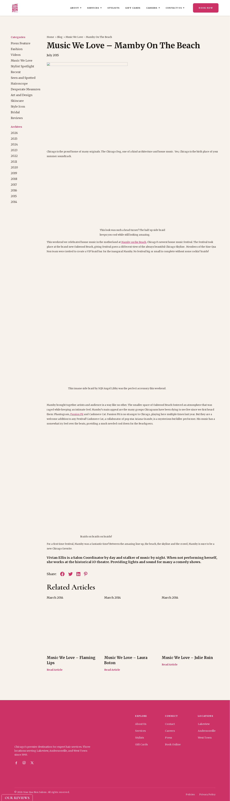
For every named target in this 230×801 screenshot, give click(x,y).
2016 (14, 190)
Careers (151, 8)
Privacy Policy (207, 794)
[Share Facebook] (62, 574)
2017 (14, 184)
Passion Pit (76, 414)
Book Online (173, 744)
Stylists (113, 8)
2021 (14, 161)
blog (60, 37)
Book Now (206, 8)
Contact (170, 724)
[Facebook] (16, 763)
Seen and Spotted (23, 78)
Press (168, 737)
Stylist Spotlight (22, 66)
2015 (14, 196)
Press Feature (20, 43)
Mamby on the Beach (133, 242)
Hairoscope (19, 83)
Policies (190, 794)
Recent (16, 72)
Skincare (17, 101)
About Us (140, 724)
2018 (14, 179)
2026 (14, 133)
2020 (14, 167)
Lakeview (204, 724)
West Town (205, 737)
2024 (14, 144)
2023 (14, 150)
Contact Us (174, 8)
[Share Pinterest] (85, 574)
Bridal (15, 112)
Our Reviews (17, 798)
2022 (14, 156)
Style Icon (18, 106)
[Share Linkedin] (78, 574)
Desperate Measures (25, 89)
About (74, 8)
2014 (14, 202)
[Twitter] (32, 763)
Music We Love (21, 60)
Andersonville (206, 730)
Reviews (17, 118)
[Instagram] (24, 763)
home (50, 37)
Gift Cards (132, 8)
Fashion (16, 49)
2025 (14, 138)
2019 (14, 173)
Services (93, 8)
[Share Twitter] (70, 574)
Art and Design (21, 95)
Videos (16, 55)
